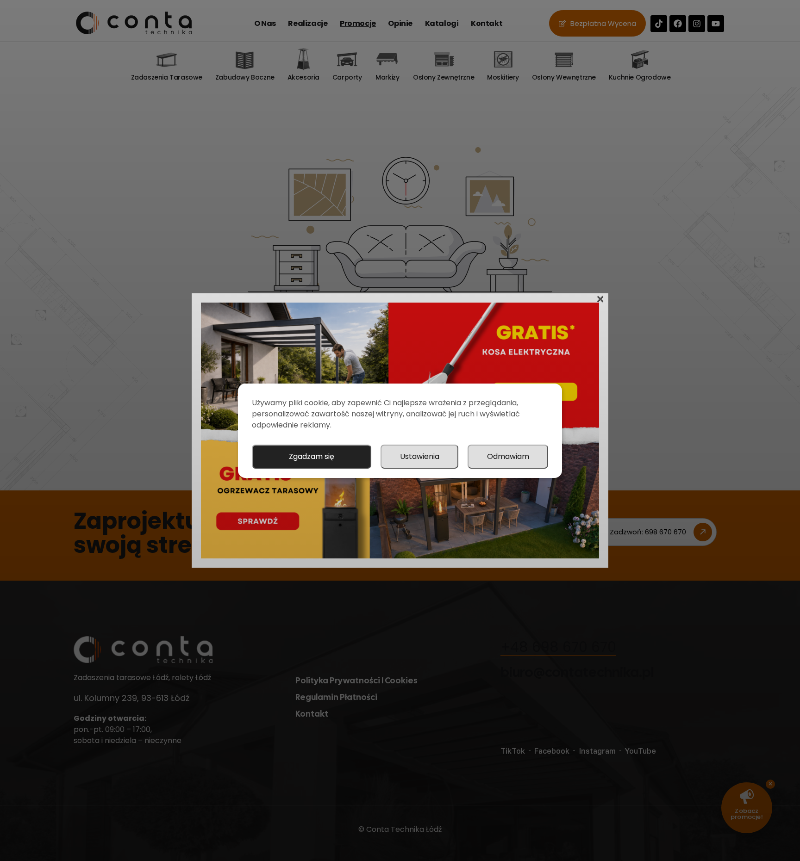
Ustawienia (419, 456)
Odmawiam (508, 456)
